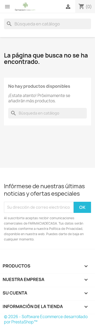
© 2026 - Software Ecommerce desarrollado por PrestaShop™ (46, 319)
